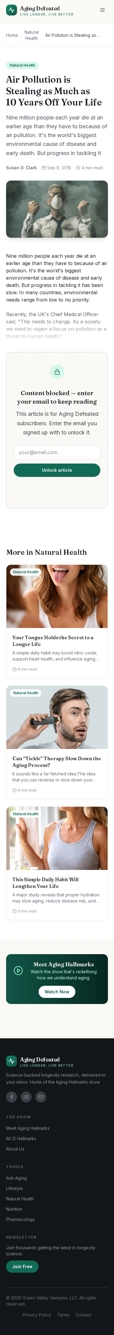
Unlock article (57, 470)
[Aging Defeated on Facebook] (11, 1097)
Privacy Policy (37, 1314)
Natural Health (32, 35)
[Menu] (102, 10)
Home (12, 35)
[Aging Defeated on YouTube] (26, 1097)
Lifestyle (14, 1188)
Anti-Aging (16, 1178)
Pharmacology (20, 1219)
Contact (83, 1314)
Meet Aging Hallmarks (28, 1128)
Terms (63, 1314)
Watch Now (57, 991)
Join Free (22, 1266)
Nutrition (14, 1209)
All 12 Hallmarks (21, 1138)
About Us (15, 1148)
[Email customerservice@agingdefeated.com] (40, 1097)
